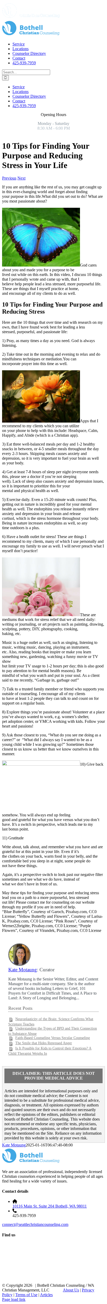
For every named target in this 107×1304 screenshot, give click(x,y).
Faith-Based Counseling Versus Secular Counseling (52, 1038)
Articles (46, 1295)
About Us (71, 1290)
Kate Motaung (22, 969)
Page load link (13, 1299)
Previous (9, 178)
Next (21, 178)
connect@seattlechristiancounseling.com (35, 1224)
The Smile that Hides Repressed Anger (43, 1043)
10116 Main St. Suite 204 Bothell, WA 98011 (49, 1206)
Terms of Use (26, 1295)
